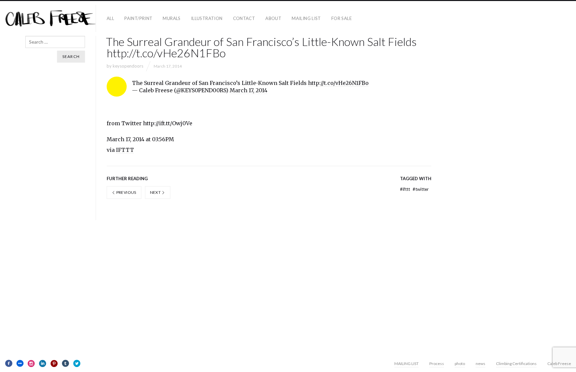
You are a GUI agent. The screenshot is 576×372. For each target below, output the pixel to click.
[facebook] (8, 363)
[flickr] (20, 363)
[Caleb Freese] (50, 18)
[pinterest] (54, 363)
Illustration (207, 18)
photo (460, 363)
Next (156, 192)
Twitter (421, 189)
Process (436, 363)
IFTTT (125, 150)
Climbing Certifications (516, 363)
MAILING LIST (306, 18)
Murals (171, 18)
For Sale (341, 18)
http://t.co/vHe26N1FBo (338, 83)
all (110, 18)
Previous (125, 192)
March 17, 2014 (248, 90)
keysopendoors (128, 66)
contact (244, 18)
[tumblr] (65, 363)
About (273, 18)
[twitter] (76, 363)
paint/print (138, 18)
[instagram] (31, 363)
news (480, 363)
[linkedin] (42, 363)
